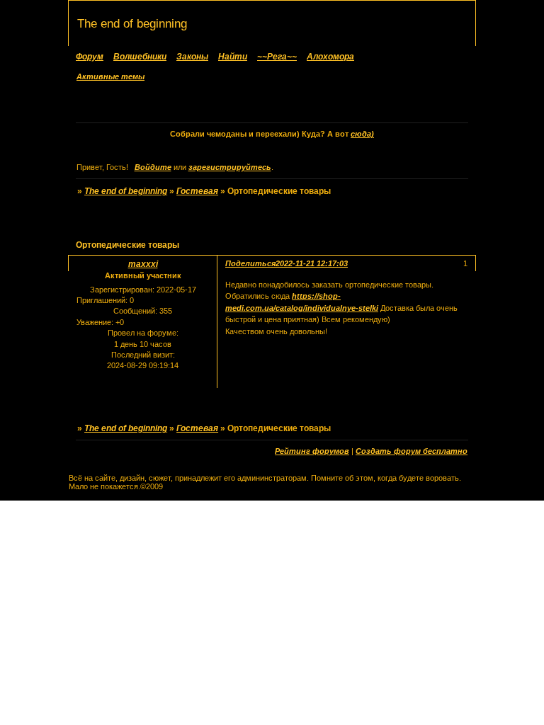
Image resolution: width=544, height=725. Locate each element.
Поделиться (250, 263)
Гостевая (197, 191)
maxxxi (143, 264)
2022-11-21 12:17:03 (312, 263)
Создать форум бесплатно (412, 451)
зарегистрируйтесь (229, 167)
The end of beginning (125, 191)
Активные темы (110, 76)
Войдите (153, 167)
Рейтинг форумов (312, 451)
